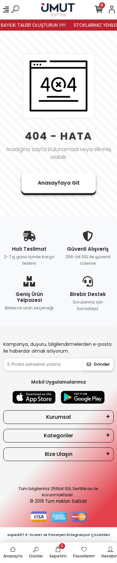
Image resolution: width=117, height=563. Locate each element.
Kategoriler (58, 435)
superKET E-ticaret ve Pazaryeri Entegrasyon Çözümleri (58, 534)
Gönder (102, 364)
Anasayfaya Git (59, 183)
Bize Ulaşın (58, 454)
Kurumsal (58, 417)
